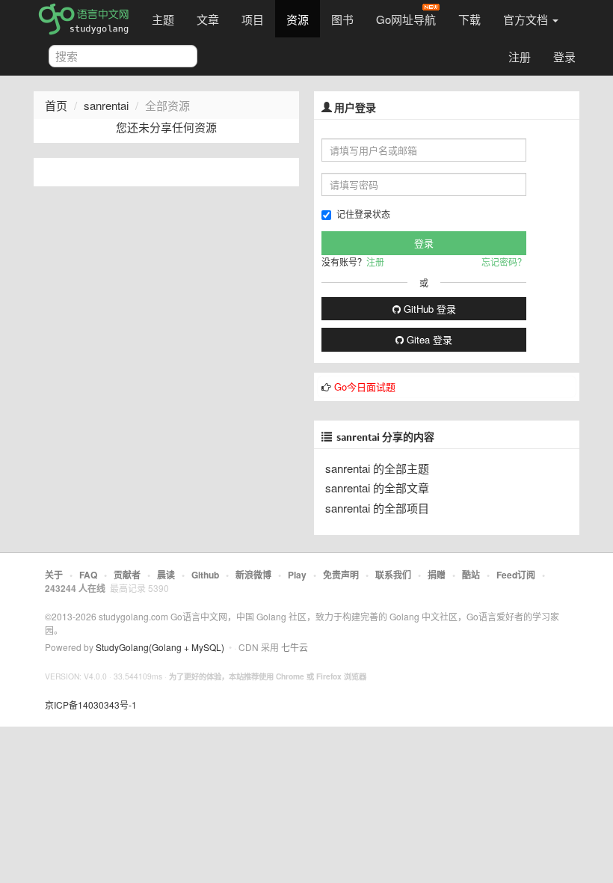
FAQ (88, 574)
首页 (56, 105)
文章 (208, 19)
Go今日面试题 (364, 386)
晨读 (166, 574)
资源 (297, 19)
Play (297, 574)
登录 (564, 56)
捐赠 (437, 574)
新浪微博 (253, 574)
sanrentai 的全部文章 (377, 487)
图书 (342, 19)
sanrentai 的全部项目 (377, 508)
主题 (163, 19)
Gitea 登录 (428, 339)
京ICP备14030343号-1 (91, 704)
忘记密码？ (503, 261)
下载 (469, 19)
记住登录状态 (363, 213)
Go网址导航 (406, 19)
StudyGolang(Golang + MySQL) (160, 647)
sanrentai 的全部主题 (377, 468)
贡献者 (127, 574)
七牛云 (294, 647)
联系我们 (393, 574)
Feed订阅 (515, 574)
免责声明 (341, 574)
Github (205, 574)
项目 (252, 19)
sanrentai (106, 105)
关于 (54, 574)
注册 (519, 56)
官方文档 (527, 19)
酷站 (471, 574)
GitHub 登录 (428, 309)
